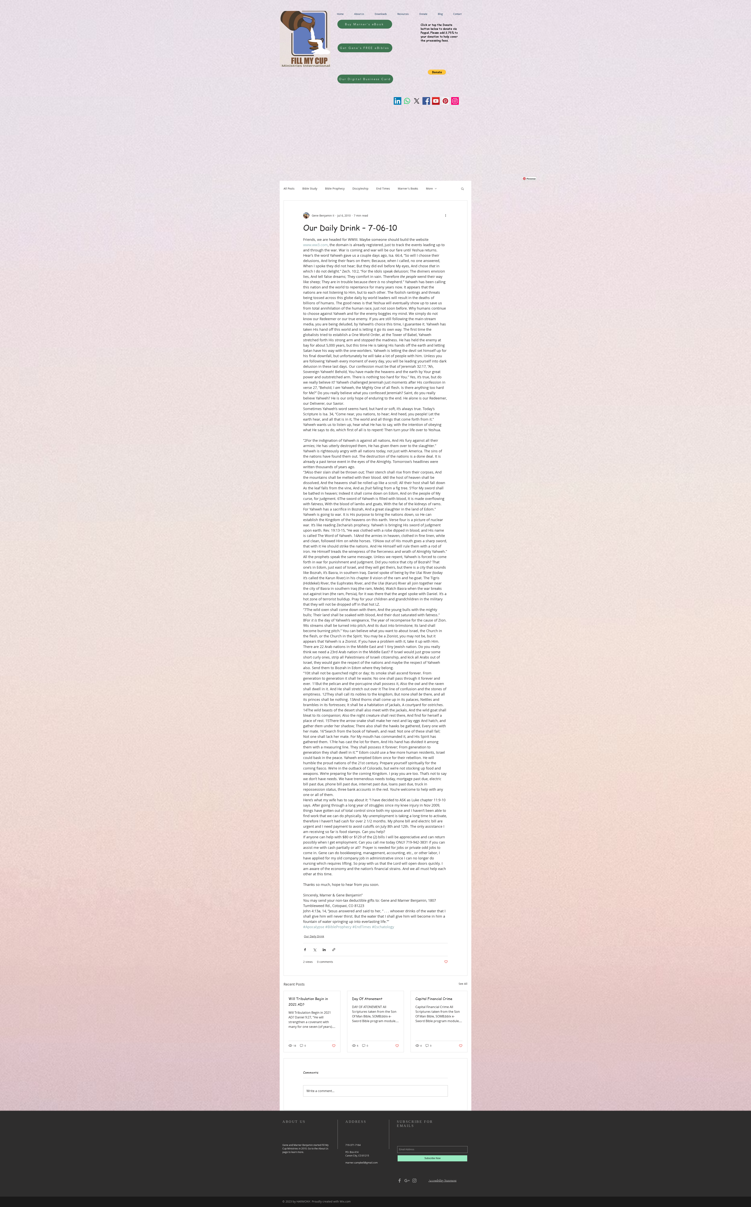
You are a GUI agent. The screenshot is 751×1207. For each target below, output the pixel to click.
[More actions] (445, 215)
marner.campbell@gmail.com (361, 1162)
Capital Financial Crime (433, 998)
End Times (383, 188)
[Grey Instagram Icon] (414, 1180)
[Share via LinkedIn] (324, 949)
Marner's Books (408, 188)
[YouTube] (436, 101)
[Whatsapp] (407, 101)
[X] (416, 101)
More (429, 188)
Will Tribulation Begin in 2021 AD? (308, 1001)
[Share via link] (334, 949)
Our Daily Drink (314, 936)
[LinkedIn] (397, 101)
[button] (437, 72)
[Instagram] (455, 101)
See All (463, 984)
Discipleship (360, 188)
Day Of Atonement (367, 998)
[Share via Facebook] (305, 949)
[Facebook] (426, 101)
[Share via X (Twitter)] (314, 949)
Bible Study (309, 188)
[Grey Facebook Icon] (399, 1180)
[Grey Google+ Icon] (407, 1180)
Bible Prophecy (335, 188)
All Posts (289, 188)
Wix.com (345, 1201)
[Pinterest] (445, 101)
